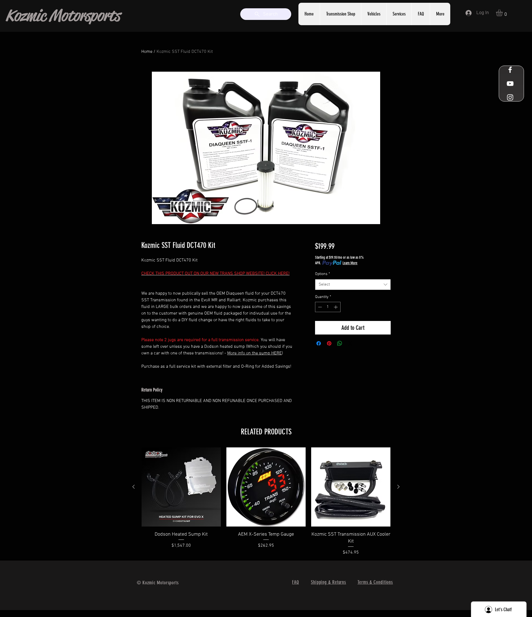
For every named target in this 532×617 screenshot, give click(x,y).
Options (322, 274)
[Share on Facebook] (318, 343)
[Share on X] (350, 343)
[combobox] (353, 284)
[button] (398, 14)
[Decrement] (319, 307)
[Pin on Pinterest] (329, 343)
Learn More (349, 263)
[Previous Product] (133, 486)
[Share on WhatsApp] (339, 343)
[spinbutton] (328, 307)
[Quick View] (181, 487)
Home (146, 52)
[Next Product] (398, 486)
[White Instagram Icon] (510, 97)
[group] (266, 501)
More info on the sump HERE (254, 353)
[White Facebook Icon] (510, 70)
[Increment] (336, 307)
